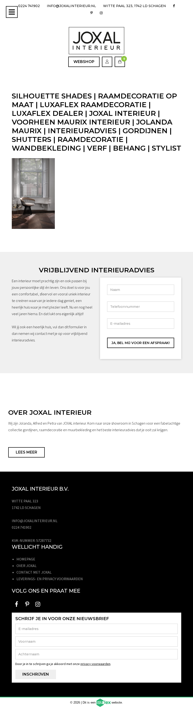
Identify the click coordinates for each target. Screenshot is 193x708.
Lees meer (26, 452)
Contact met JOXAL (34, 572)
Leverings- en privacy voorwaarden (49, 578)
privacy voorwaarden (95, 664)
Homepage (25, 559)
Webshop (83, 61)
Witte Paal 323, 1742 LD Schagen (134, 6)
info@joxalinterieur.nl (71, 6)
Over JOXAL (26, 565)
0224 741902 (29, 6)
